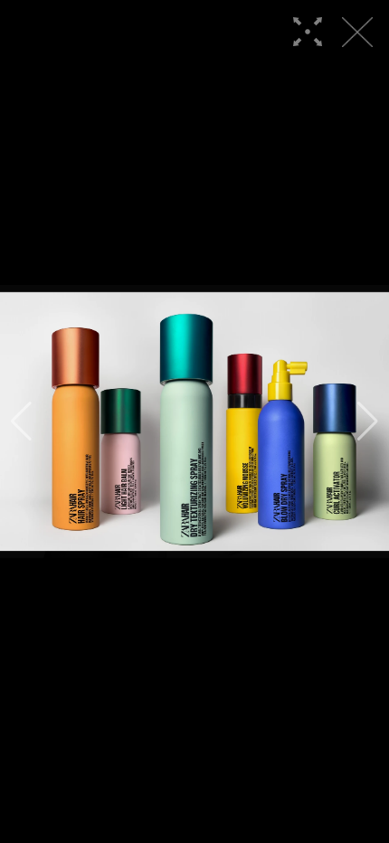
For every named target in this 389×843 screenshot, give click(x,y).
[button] (21, 421)
